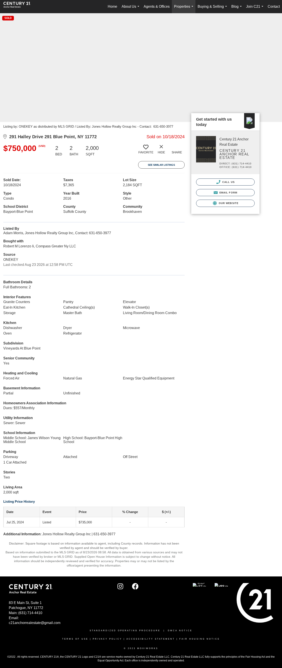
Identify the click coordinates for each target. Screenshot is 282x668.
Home (112, 6)
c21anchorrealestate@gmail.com (34, 623)
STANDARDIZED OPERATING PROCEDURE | (129, 630)
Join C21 (255, 9)
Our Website (228, 203)
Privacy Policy (107, 639)
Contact (274, 6)
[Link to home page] (19, 6)
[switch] (146, 151)
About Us (131, 9)
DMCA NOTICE (180, 630)
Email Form (228, 192)
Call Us (228, 182)
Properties (184, 9)
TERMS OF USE (75, 639)
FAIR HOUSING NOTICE (199, 639)
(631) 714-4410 (30, 613)
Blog (237, 9)
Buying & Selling (213, 9)
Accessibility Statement (150, 639)
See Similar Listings (161, 165)
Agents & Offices (157, 6)
